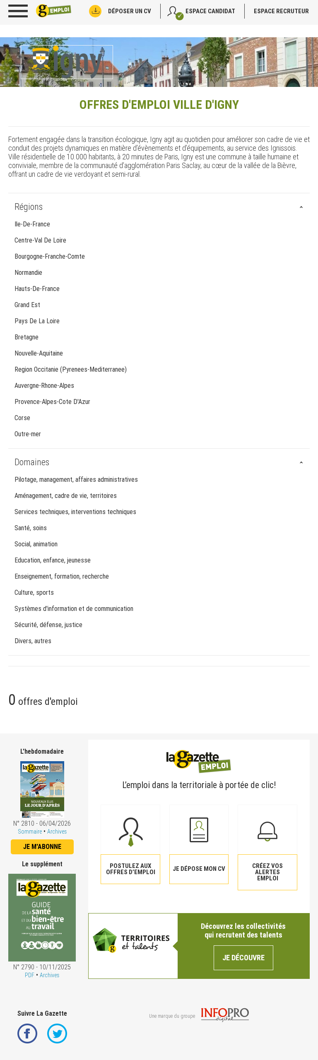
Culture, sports (34, 592)
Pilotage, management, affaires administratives (76, 479)
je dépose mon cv (199, 869)
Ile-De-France (32, 224)
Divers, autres (32, 641)
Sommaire (30, 831)
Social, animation (36, 544)
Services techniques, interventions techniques (75, 512)
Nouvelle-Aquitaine (38, 353)
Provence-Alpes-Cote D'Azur (52, 402)
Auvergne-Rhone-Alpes (44, 385)
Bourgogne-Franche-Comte (49, 256)
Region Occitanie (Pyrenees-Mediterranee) (70, 369)
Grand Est (27, 305)
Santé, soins (30, 528)
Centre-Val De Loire (40, 240)
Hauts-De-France (37, 289)
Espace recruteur (281, 11)
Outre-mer (27, 434)
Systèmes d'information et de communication (73, 609)
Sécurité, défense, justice (48, 625)
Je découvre (243, 957)
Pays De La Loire (37, 321)
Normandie (28, 272)
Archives (57, 831)
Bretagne (26, 337)
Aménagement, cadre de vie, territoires (65, 496)
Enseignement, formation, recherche (61, 576)
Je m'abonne (42, 847)
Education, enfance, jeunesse (52, 560)
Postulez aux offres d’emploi (130, 869)
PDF (29, 975)
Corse (22, 418)
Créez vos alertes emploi (267, 872)
